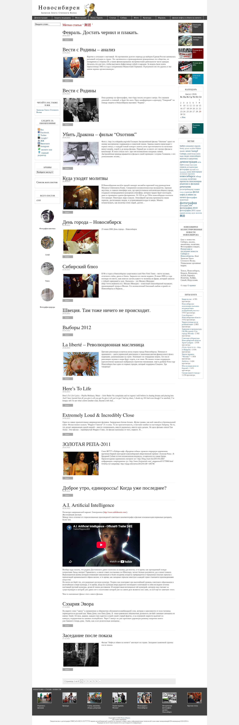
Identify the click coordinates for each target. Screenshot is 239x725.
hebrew (198, 148)
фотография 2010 (189, 208)
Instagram (44, 146)
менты (189, 172)
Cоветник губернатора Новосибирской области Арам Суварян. (191, 340)
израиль (183, 167)
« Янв (182, 117)
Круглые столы (192, 706)
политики (192, 179)
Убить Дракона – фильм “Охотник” (100, 134)
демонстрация (188, 161)
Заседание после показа (87, 635)
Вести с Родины (79, 90)
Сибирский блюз (80, 266)
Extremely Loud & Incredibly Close (98, 415)
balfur (182, 146)
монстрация (197, 172)
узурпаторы (188, 192)
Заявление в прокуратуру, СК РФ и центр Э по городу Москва (192, 331)
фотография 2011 (188, 210)
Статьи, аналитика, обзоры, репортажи (94, 707)
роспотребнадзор (186, 189)
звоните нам (46, 150)
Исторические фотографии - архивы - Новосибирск (167, 709)
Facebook (44, 132)
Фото (136, 18)
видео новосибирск (192, 156)
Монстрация (80, 18)
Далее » (67, 40)
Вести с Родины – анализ (89, 49)
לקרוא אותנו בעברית (196, 77)
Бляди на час (187, 299)
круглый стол (194, 169)
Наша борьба (96, 18)
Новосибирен (125, 718)
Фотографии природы (47, 307)
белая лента (195, 154)
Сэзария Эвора (78, 603)
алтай (189, 154)
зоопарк (186, 165)
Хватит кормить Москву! (118, 707)
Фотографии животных (47, 229)
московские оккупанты (187, 174)
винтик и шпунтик (189, 158)
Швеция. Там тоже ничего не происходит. (107, 310)
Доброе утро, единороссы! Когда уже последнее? (114, 487)
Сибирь (122, 18)
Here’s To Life (77, 388)
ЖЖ (42, 141)
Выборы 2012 (77, 327)
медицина (183, 172)
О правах (192, 285)
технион (197, 189)
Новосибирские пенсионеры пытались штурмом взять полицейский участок (190, 307)
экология (199, 213)
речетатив (185, 186)
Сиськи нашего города (190, 373)
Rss (42, 130)
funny (182, 148)
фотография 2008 (186, 206)
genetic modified (190, 148)
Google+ (44, 138)
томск (182, 192)
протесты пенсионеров (191, 181)
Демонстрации (39, 18)
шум (193, 213)
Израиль (161, 18)
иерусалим (193, 165)
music (182, 151)
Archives (185, 361)
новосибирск (187, 176)
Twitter (43, 135)
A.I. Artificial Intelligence (88, 505)
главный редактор (43, 154)
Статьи (113, 18)
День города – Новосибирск (92, 221)
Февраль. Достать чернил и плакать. (100, 32)
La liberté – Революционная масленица (103, 344)
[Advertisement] (135, 8)
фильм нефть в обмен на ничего (186, 18)
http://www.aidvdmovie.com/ (115, 512)
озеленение (183, 179)
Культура (146, 18)
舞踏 (182, 215)
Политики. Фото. (196, 126)
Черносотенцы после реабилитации (190, 323)
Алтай (47, 255)
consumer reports (192, 146)
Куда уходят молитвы (85, 178)
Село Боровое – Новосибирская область (191, 316)
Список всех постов (47, 182)
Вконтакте (45, 143)
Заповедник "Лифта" (197, 26)
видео (182, 156)
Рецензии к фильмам (41, 707)
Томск (47, 281)
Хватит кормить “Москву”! (188, 355)
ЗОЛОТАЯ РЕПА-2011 (87, 444)
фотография (188, 203)
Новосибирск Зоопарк (197, 39)
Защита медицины (62, 18)
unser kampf (191, 151)
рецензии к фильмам (189, 184)
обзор (198, 176)
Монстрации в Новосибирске (142, 707)
